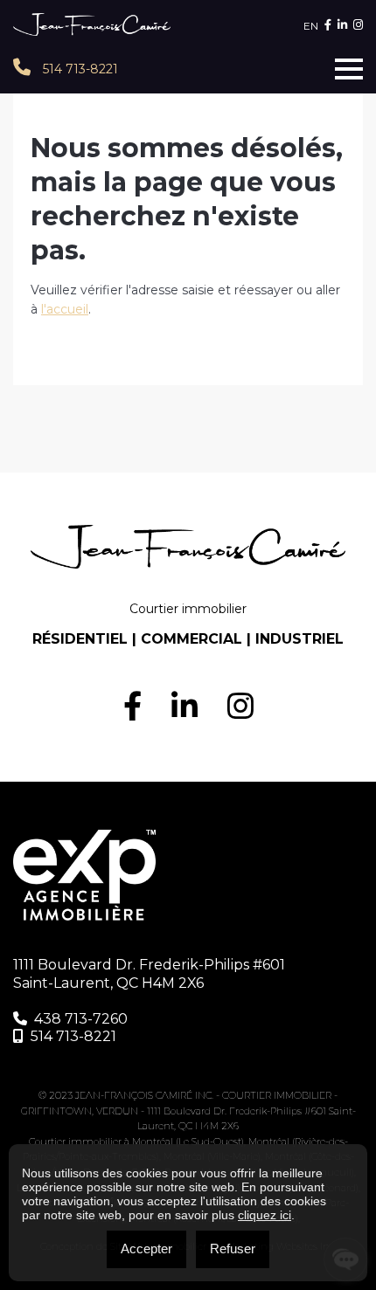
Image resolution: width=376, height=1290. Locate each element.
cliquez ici (264, 1215)
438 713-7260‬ (81, 1019)
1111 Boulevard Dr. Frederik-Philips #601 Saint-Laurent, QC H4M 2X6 (149, 973)
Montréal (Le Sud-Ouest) (188, 1141)
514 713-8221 (78, 69)
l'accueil (64, 309)
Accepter (146, 1248)
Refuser (232, 1248)
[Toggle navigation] (349, 69)
